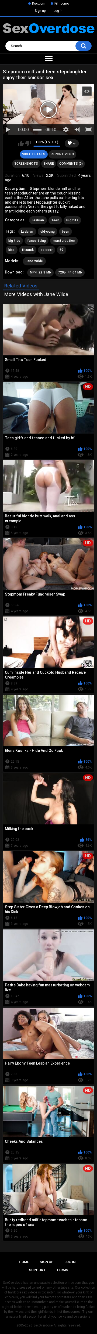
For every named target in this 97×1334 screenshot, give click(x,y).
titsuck (28, 250)
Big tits (72, 220)
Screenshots (26, 163)
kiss (11, 250)
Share (48, 163)
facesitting (36, 241)
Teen (55, 220)
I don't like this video (28, 143)
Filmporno (61, 3)
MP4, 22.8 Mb (40, 272)
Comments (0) (71, 163)
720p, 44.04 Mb (70, 272)
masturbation (64, 241)
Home (24, 1262)
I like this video (21, 143)
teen (65, 231)
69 (62, 250)
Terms (62, 1270)
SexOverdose (43, 1325)
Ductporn (38, 3)
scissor (47, 250)
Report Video (62, 154)
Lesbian (38, 220)
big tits (14, 241)
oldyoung (47, 231)
